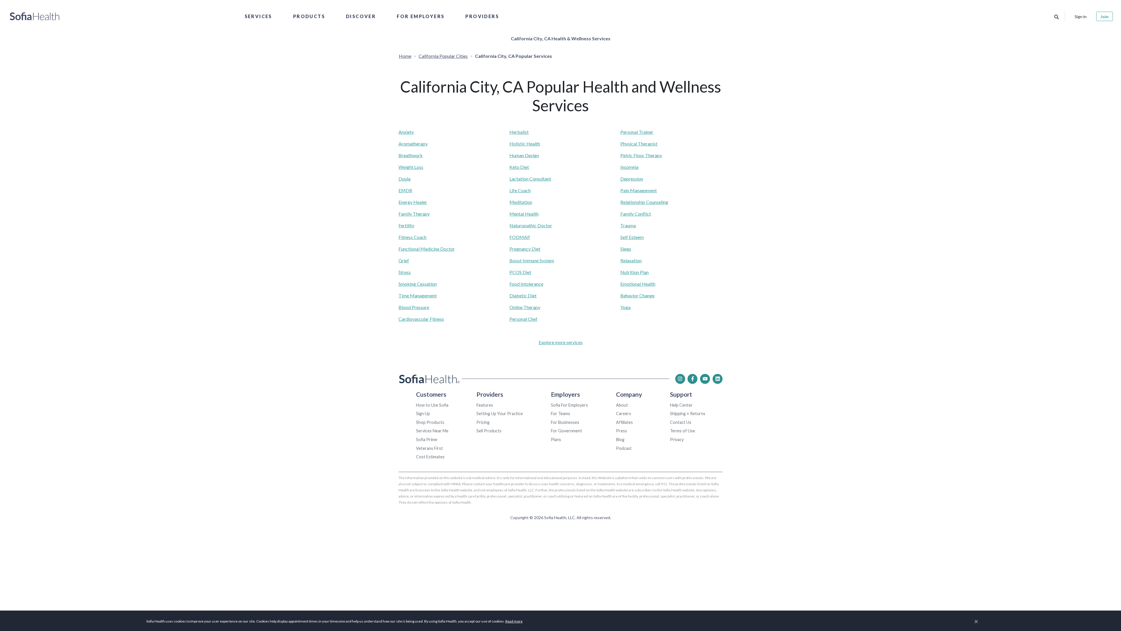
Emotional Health (637, 284)
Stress (404, 272)
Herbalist (519, 132)
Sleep (625, 249)
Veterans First (429, 448)
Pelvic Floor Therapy (641, 155)
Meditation (520, 202)
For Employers (420, 16)
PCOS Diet (520, 272)
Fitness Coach (412, 237)
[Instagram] (680, 379)
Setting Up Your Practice (499, 413)
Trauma (628, 225)
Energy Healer (412, 202)
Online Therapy (524, 307)
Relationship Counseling (644, 202)
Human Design (524, 155)
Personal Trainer (636, 132)
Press (621, 430)
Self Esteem (632, 237)
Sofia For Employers (569, 405)
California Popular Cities (443, 56)
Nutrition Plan (634, 272)
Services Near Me (432, 430)
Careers (623, 413)
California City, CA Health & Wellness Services (560, 38)
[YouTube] (705, 379)
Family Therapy (414, 213)
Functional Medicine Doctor (426, 249)
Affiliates (624, 422)
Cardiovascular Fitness (421, 319)
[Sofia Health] (35, 16)
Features (484, 405)
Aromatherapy (413, 143)
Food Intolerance (526, 284)
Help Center (681, 405)
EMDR (405, 190)
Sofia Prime (426, 439)
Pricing (483, 422)
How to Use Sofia (432, 405)
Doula (404, 178)
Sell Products (489, 430)
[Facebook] (692, 379)
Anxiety (406, 132)
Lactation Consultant (530, 178)
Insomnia (629, 167)
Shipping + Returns (687, 413)
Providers (482, 16)
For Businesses (565, 422)
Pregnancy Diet (524, 249)
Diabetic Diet (523, 295)
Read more (514, 621)
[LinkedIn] (718, 379)
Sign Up (423, 413)
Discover (361, 16)
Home (405, 56)
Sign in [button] (1081, 16)
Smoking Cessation (417, 284)
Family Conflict (635, 213)
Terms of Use (682, 430)
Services (258, 16)
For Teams (560, 413)
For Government (566, 430)
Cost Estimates (430, 456)
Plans (556, 439)
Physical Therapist (638, 143)
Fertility (406, 225)
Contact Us (680, 422)
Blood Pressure (413, 307)
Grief (403, 260)
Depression (631, 178)
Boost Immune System (531, 260)
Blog (620, 439)
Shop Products (430, 422)
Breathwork (410, 155)
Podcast (624, 448)
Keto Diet (519, 167)
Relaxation (631, 260)
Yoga (625, 307)
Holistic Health (524, 143)
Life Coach (520, 190)
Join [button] (1104, 16)
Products (309, 16)
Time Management (417, 295)
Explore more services (561, 342)
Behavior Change (637, 295)
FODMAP (519, 237)
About (622, 405)
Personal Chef (523, 319)
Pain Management (638, 190)
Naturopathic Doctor (530, 225)
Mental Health (524, 213)
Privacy (677, 439)
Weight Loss (410, 167)
